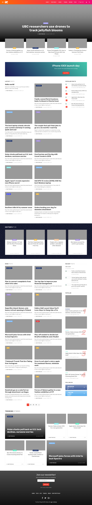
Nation (8, 194)
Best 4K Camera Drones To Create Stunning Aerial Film (78, 104)
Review (70, 2)
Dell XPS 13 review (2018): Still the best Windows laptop (47, 182)
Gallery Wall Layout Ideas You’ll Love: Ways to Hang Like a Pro (46, 309)
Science (46, 23)
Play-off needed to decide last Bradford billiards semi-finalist (46, 336)
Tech (75, 2)
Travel (65, 2)
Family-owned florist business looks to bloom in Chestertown (46, 100)
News (38, 321)
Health (56, 239)
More (60, 2)
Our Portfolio (56, 493)
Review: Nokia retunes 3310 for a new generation (79, 91)
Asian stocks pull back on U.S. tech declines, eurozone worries (35, 51)
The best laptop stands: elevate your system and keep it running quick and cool (17, 128)
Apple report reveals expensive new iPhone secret (17, 182)
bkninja (55, 502)
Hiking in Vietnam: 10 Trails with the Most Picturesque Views (14, 243)
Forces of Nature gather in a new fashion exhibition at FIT (14, 51)
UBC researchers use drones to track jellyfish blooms (46, 28)
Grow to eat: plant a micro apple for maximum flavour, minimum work (47, 363)
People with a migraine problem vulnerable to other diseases (56, 243)
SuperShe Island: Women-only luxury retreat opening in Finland (18, 309)
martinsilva (42, 33)
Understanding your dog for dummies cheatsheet (45, 208)
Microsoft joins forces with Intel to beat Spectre (18, 336)
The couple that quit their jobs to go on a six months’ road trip (47, 127)
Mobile (8, 167)
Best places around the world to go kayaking (77, 243)
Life (37, 194)
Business (39, 85)
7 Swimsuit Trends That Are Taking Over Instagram (18, 362)
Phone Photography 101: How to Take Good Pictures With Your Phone (56, 52)
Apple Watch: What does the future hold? (78, 98)
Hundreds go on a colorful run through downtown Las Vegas (17, 391)
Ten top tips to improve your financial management (45, 282)
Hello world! (9, 84)
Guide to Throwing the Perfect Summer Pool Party (77, 51)
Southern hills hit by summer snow (18, 207)
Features (53, 2)
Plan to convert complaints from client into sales (18, 282)
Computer (9, 112)
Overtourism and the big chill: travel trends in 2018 (46, 155)
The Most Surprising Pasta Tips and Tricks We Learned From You (35, 243)
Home (47, 2)
